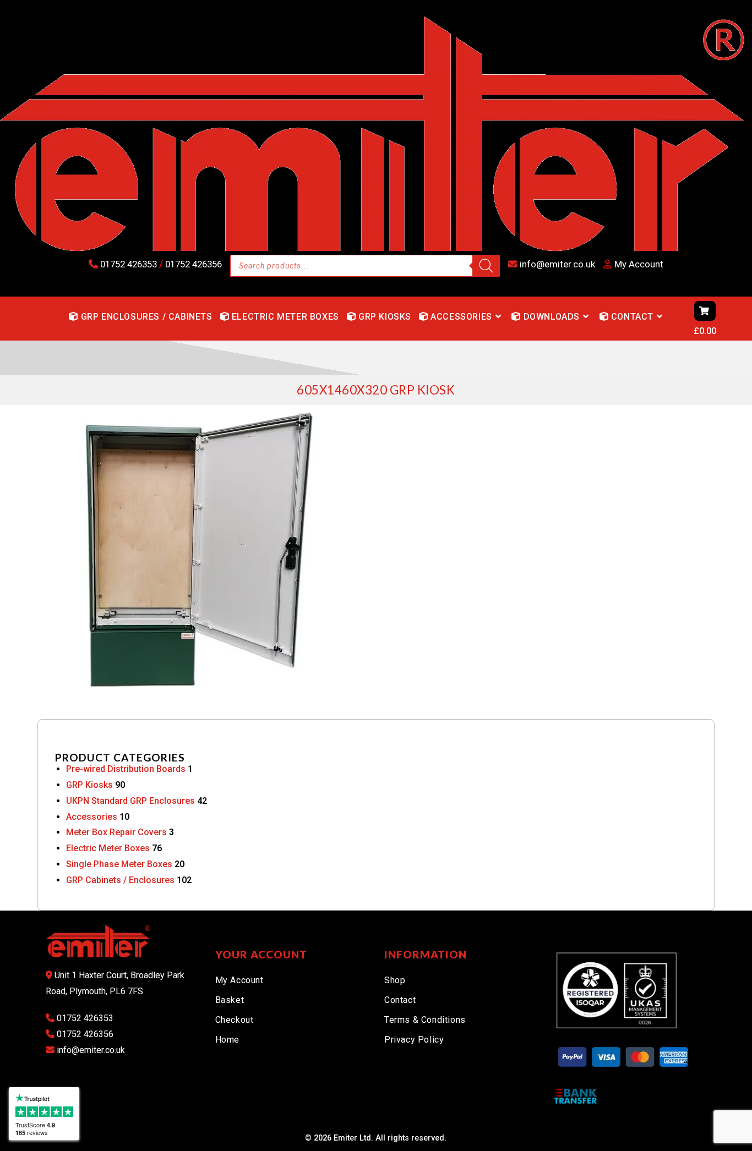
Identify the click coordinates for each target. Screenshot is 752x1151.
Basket (229, 1000)
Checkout (234, 1020)
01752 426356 (192, 264)
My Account (239, 980)
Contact (400, 1000)
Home (227, 1039)
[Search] (486, 266)
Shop (394, 980)
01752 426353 (128, 264)
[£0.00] (673, 319)
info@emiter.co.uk (556, 264)
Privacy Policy (414, 1039)
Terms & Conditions (425, 1020)
